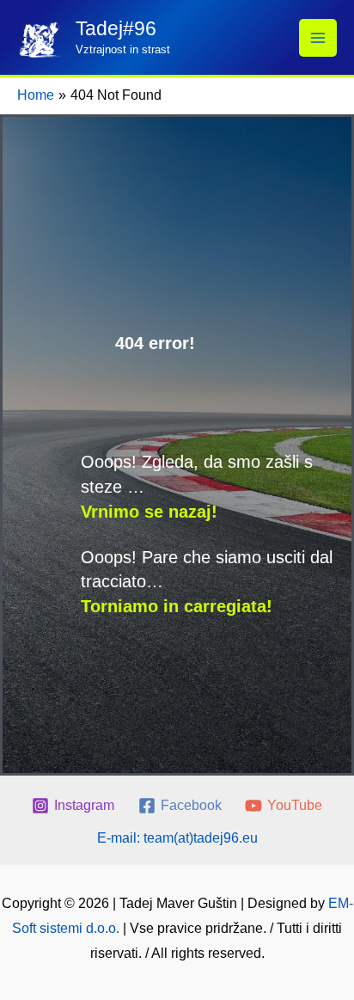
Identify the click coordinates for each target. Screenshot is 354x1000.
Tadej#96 (116, 28)
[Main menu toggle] (318, 38)
